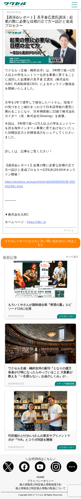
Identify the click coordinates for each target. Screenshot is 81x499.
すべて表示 (72, 257)
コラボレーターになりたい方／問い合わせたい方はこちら (40, 242)
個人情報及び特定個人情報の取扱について (40, 488)
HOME (40, 477)
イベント (69, 230)
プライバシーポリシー (40, 480)
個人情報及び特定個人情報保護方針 (40, 484)
